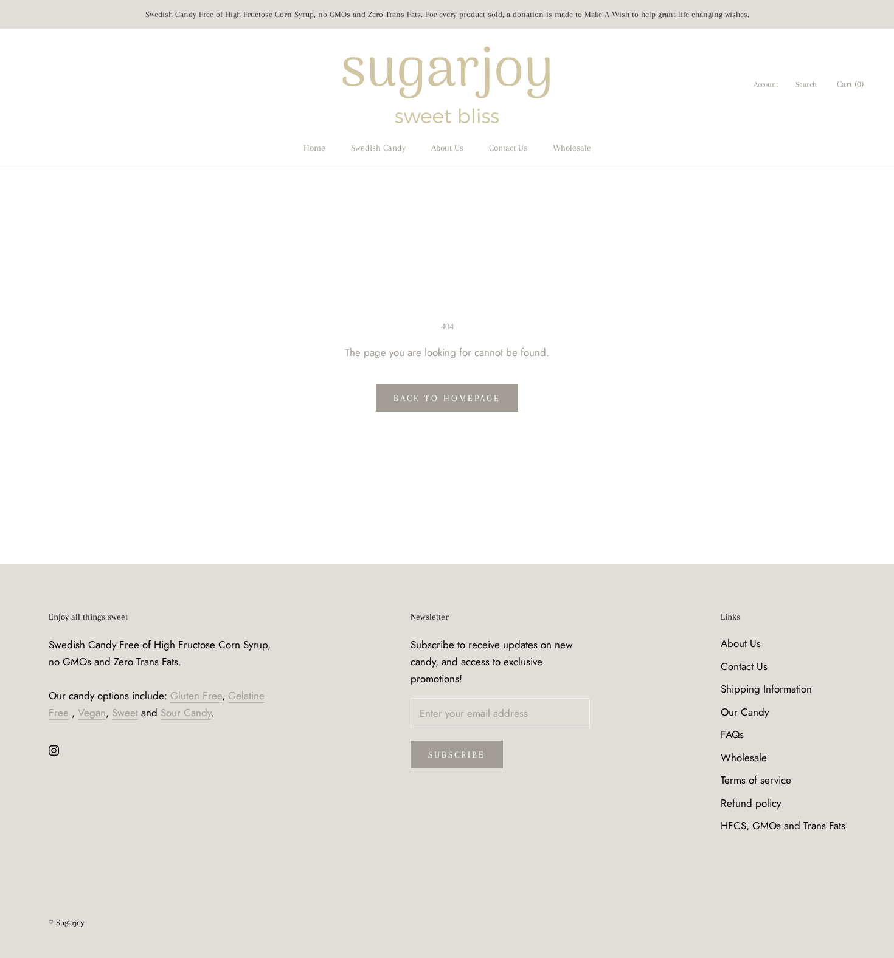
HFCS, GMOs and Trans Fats (783, 825)
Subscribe (456, 754)
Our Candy (745, 712)
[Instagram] (54, 749)
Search (806, 85)
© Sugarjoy (67, 922)
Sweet (125, 712)
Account (766, 85)
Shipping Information (766, 689)
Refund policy (751, 803)
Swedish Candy (378, 147)
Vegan (92, 712)
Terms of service (756, 780)
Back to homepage (447, 398)
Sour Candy (186, 712)
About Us (447, 147)
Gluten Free (196, 695)
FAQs (732, 734)
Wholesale (572, 147)
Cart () (850, 84)
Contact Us (508, 147)
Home (314, 147)
